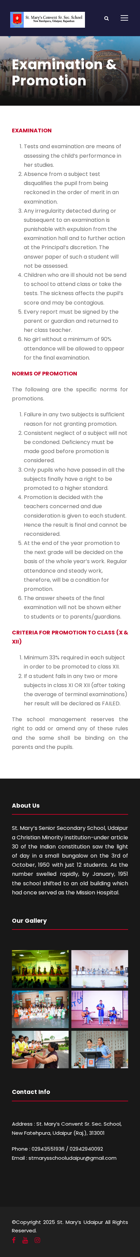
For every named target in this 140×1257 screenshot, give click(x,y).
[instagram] (37, 1240)
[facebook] (14, 1240)
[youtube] (25, 1240)
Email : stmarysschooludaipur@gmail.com (64, 1157)
